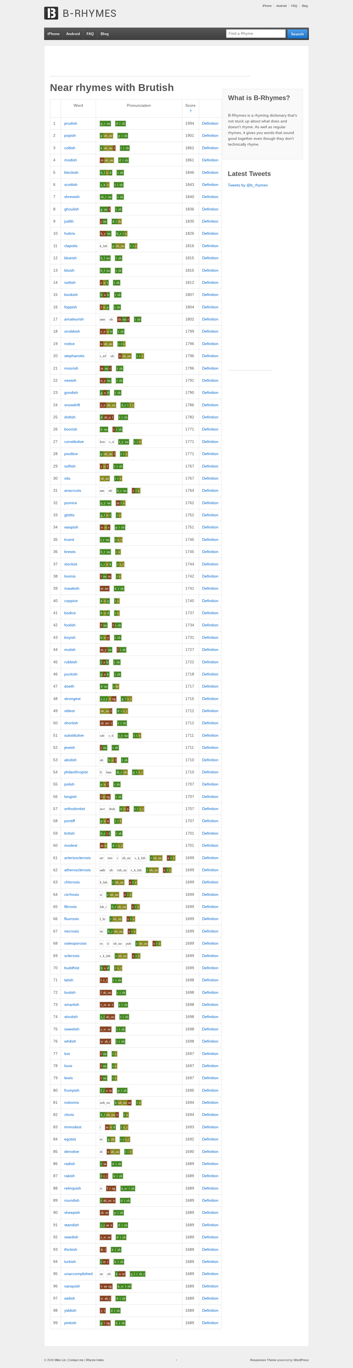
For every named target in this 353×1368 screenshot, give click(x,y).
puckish (70, 674)
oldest (69, 711)
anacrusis (72, 490)
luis (67, 1053)
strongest (72, 698)
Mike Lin (60, 1360)
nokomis (71, 1102)
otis (67, 478)
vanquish (72, 1286)
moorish (71, 368)
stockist (70, 564)
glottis (69, 515)
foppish (70, 307)
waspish (71, 527)
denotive (71, 1151)
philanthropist (76, 772)
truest (69, 539)
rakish (69, 1176)
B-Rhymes (85, 14)
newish (70, 380)
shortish (71, 723)
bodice (70, 613)
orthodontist (74, 808)
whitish (70, 1041)
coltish (69, 148)
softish (70, 466)
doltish (70, 417)
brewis (70, 551)
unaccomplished (78, 1273)
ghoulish (71, 209)
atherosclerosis (77, 870)
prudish (70, 123)
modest (70, 845)
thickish (70, 1249)
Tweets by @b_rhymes (248, 185)
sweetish (71, 1029)
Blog (305, 5)
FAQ (294, 5)
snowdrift (72, 405)
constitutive (74, 441)
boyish (70, 637)
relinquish (72, 1188)
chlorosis (72, 882)
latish (68, 980)
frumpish (71, 1090)
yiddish (70, 1310)
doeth (69, 686)
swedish (71, 1237)
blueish (70, 258)
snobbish (72, 331)
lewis (68, 1078)
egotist (70, 1139)
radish (69, 1163)
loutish (70, 992)
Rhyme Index (95, 1360)
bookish (71, 294)
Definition (210, 123)
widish (69, 1298)
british (69, 833)
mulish (70, 649)
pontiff (69, 821)
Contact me (76, 1360)
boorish (70, 429)
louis (68, 1066)
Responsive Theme (263, 1360)
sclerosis (71, 955)
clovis (69, 1114)
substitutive (74, 735)
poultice (71, 453)
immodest (72, 1127)
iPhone (267, 5)
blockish (71, 172)
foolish (70, 625)
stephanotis (74, 356)
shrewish (72, 196)
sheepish (72, 1212)
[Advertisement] (150, 63)
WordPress (301, 1360)
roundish (71, 1200)
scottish (70, 184)
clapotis (70, 246)
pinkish (70, 1323)
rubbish (70, 662)
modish (70, 160)
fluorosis (71, 919)
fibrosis (70, 906)
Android (281, 5)
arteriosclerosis (77, 858)
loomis (70, 576)
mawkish (71, 588)
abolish (70, 760)
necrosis (71, 931)
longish (70, 796)
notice (69, 343)
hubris (69, 233)
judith (69, 221)
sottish (70, 282)
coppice (71, 600)
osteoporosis (75, 943)
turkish (70, 1261)
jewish (69, 747)
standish (71, 1225)
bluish (69, 270)
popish (70, 135)
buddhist (71, 968)
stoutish (71, 1016)
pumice (70, 503)
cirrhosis (71, 894)
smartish (71, 1004)
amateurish (74, 319)
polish (69, 784)
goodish (71, 392)
